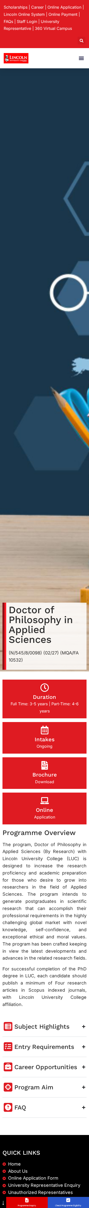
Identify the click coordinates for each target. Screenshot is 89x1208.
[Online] (44, 800)
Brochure (44, 775)
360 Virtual (53, 28)
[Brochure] (44, 765)
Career (37, 7)
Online (44, 810)
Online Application (64, 7)
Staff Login (27, 21)
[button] (81, 40)
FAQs (8, 21)
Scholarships (15, 7)
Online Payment (62, 14)
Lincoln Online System (24, 14)
